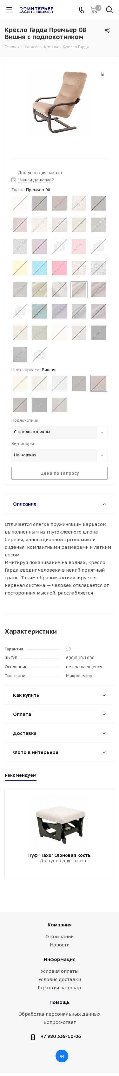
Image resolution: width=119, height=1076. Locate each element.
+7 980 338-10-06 (61, 1036)
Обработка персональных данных (59, 1014)
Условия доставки (59, 979)
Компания (60, 925)
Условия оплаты (59, 971)
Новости (59, 945)
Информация (60, 959)
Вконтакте (62, 1056)
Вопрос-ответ (59, 1022)
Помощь (60, 1002)
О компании (59, 936)
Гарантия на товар (59, 988)
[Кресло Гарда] (59, 102)
